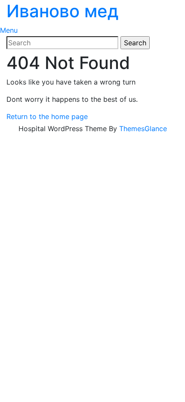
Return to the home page (47, 116)
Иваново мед (62, 11)
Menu (9, 30)
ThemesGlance (143, 128)
